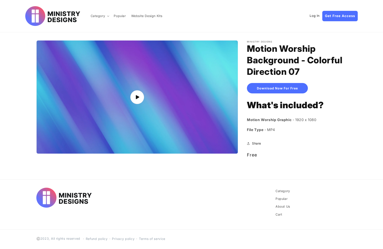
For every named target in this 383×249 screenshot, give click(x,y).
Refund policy (97, 239)
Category (283, 191)
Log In (315, 15)
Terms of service (152, 239)
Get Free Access (340, 16)
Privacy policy (123, 239)
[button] (99, 16)
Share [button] (256, 143)
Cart (279, 214)
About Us (283, 206)
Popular (281, 199)
